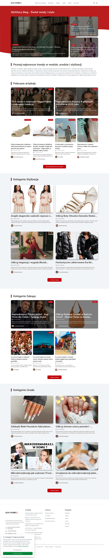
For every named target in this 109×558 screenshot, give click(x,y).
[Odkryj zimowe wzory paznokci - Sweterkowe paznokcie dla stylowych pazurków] (77, 409)
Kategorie (68, 510)
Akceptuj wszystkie (17, 553)
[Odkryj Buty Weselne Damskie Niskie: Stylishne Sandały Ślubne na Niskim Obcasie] (77, 199)
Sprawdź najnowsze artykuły (54, 166)
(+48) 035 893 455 (11, 531)
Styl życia (76, 3)
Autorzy (47, 510)
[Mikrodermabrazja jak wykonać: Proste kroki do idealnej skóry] (32, 456)
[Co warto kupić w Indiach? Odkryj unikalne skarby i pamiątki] (21, 343)
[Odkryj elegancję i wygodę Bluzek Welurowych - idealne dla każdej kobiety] (32, 245)
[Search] (94, 3)
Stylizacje (50, 3)
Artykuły (28, 510)
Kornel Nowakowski (19, 113)
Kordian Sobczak (18, 225)
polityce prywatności (23, 546)
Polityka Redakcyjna (49, 546)
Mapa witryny (58, 546)
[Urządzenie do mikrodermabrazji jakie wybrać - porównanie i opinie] (77, 456)
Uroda (63, 3)
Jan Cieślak (47, 515)
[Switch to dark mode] (96, 3)
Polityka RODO (40, 546)
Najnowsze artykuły (40, 3)
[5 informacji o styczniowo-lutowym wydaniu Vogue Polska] (65, 130)
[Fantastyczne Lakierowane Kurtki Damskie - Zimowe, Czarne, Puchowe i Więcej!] (77, 245)
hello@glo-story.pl (11, 533)
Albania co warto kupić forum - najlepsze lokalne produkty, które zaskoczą (33, 519)
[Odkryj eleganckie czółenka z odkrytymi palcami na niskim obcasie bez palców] (21, 130)
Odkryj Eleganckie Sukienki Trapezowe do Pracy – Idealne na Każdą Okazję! (82, 29)
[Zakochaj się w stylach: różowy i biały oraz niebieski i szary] (87, 130)
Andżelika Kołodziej (63, 113)
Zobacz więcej (54, 280)
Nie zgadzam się (18, 550)
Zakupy (58, 3)
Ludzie (69, 3)
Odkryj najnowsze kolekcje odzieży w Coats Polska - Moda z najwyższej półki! (84, 49)
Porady (67, 526)
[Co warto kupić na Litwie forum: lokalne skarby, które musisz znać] (43, 343)
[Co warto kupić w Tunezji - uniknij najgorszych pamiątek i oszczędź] (65, 343)
